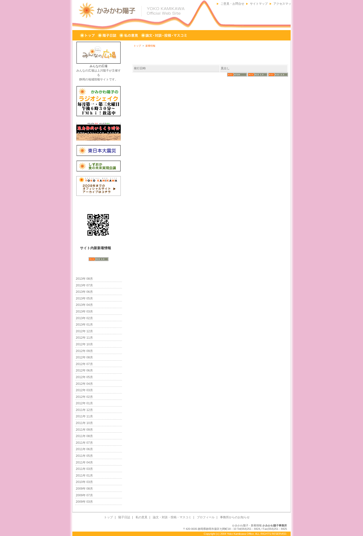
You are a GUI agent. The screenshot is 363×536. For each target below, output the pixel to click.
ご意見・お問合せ (232, 3)
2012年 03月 (84, 390)
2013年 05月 (84, 298)
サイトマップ (259, 3)
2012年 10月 (84, 344)
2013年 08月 (84, 278)
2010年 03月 (84, 482)
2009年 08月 (84, 488)
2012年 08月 (84, 357)
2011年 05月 (84, 456)
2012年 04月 (84, 384)
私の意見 (128, 35)
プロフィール (203, 35)
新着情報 (150, 45)
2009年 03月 (84, 501)
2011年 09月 (84, 429)
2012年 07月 (84, 364)
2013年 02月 (84, 318)
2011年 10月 (84, 423)
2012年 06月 (84, 370)
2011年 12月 (84, 410)
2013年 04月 (84, 305)
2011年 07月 (84, 442)
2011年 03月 (84, 469)
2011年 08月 (84, 436)
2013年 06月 (84, 292)
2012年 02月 (84, 397)
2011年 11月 (84, 416)
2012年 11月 (84, 337)
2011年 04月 (84, 462)
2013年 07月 (84, 285)
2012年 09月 (84, 351)
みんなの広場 (98, 66)
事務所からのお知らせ (239, 35)
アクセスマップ (283, 3)
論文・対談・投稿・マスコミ (164, 35)
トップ (87, 35)
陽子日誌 (107, 35)
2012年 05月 (84, 377)
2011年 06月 (84, 449)
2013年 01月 (84, 324)
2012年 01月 (84, 403)
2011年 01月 (84, 475)
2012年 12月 (84, 331)
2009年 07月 (84, 495)
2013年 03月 (84, 311)
